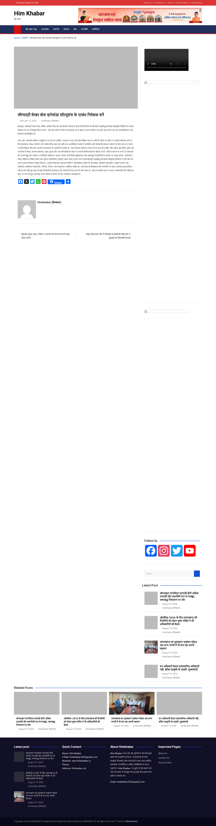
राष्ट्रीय (56, 29)
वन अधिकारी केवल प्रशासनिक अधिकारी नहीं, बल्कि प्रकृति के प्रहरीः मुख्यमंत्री (179, 668)
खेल (75, 29)
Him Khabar (29, 13)
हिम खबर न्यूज (31, 29)
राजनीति (84, 29)
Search (197, 574)
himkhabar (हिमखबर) (50, 121)
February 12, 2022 (28, 121)
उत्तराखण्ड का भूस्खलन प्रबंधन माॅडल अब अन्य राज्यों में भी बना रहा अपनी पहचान (178, 645)
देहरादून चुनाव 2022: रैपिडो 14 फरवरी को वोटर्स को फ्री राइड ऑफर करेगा (45, 236)
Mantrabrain (132, 821)
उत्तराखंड (45, 29)
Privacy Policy (181, 3)
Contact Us (159, 3)
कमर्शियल (95, 29)
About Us (147, 3)
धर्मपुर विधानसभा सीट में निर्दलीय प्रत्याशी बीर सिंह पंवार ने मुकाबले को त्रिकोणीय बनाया (108, 236)
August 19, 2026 (169, 604)
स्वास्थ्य (66, 29)
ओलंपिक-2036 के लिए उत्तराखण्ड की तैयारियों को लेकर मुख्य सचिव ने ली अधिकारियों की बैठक (178, 621)
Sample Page (196, 3)
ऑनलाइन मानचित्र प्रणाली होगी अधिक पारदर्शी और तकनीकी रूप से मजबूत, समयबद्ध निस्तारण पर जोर (179, 597)
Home (170, 3)
